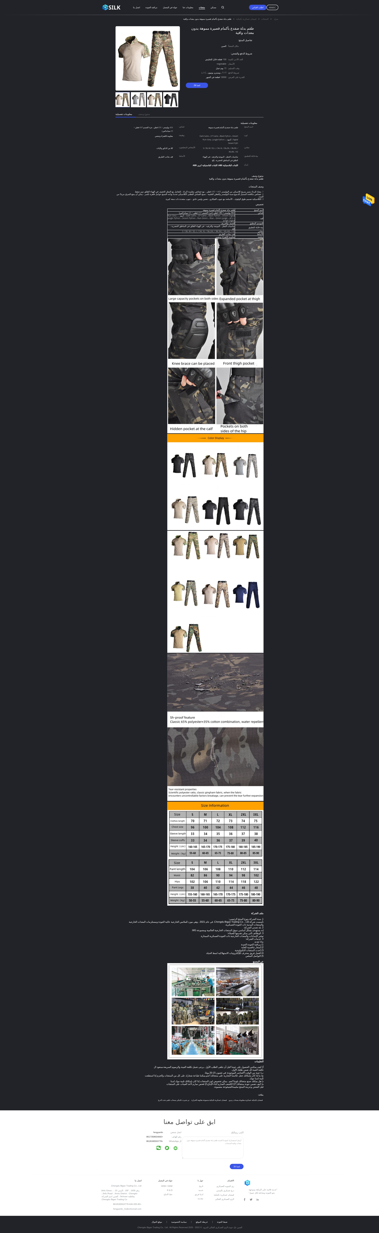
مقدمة (200, 1198)
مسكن (213, 7)
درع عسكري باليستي (225, 1190)
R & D (169, 1190)
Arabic (272, 7)
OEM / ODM (166, 1186)
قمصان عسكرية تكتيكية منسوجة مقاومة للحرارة (209, 1100)
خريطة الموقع (202, 1222)
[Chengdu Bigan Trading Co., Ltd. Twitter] (251, 1199)
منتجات (202, 7)
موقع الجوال (157, 1222)
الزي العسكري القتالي (224, 1199)
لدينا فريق (199, 1194)
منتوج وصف (144, 114)
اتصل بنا (136, 7)
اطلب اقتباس (258, 7)
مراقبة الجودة (151, 7)
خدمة (201, 1190)
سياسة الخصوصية (179, 1222)
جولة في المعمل (170, 7)
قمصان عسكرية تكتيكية (224, 1195)
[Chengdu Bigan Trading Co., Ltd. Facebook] (244, 1199)
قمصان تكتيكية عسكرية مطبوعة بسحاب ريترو (246, 1100)
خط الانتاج (168, 1194)
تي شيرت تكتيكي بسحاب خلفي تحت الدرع (173, 1100)
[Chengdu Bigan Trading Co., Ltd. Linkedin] (257, 1199)
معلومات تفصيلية (123, 114)
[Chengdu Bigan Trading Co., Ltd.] (177, 1148)
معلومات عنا (188, 7)
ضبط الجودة (222, 1222)
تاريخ (201, 1186)
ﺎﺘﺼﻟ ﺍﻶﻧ (197, 85)
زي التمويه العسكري (225, 1186)
